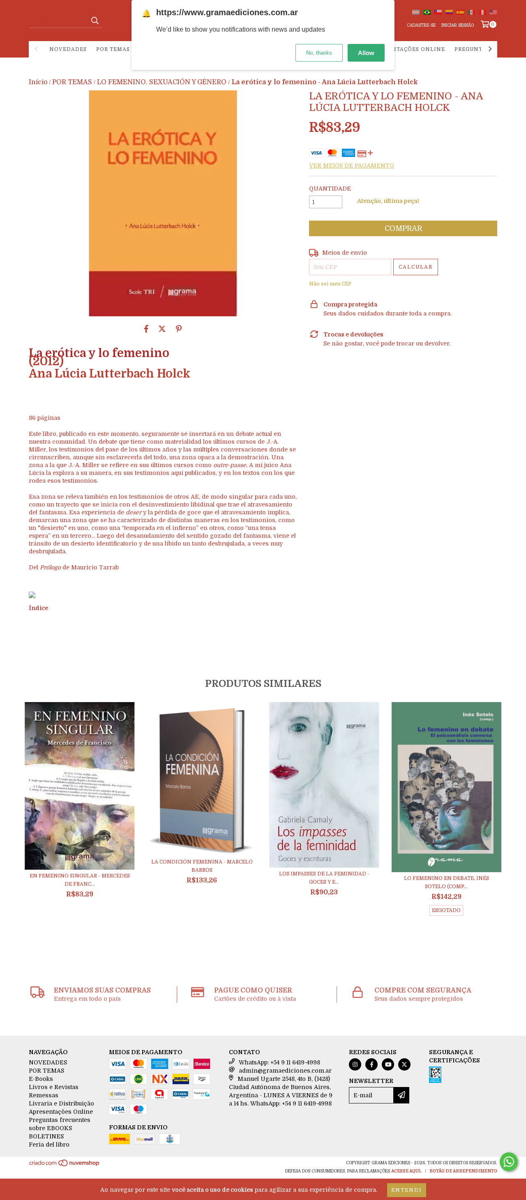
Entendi (406, 1190)
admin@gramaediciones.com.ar (285, 1070)
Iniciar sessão (457, 25)
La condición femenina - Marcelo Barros (202, 866)
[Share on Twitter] (162, 329)
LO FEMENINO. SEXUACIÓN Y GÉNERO (161, 82)
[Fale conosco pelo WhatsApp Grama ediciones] (509, 1161)
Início (38, 82)
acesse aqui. (406, 1171)
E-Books (41, 1079)
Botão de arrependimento (463, 1171)
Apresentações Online (407, 49)
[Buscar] (94, 20)
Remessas (43, 1095)
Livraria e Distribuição (61, 1103)
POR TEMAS (113, 49)
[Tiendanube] (65, 1165)
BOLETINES (46, 1136)
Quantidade (330, 188)
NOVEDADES (68, 49)
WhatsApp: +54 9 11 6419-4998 (279, 1062)
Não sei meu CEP (330, 284)
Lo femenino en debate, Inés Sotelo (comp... (446, 882)
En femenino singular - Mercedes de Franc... (80, 880)
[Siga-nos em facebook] (371, 1064)
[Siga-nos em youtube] (388, 1064)
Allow (366, 52)
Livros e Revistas (53, 1087)
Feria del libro (49, 1144)
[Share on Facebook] (146, 329)
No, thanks (319, 53)
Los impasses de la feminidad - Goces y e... (324, 878)
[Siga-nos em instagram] (355, 1064)
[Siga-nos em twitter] (404, 1064)
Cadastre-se (421, 25)
